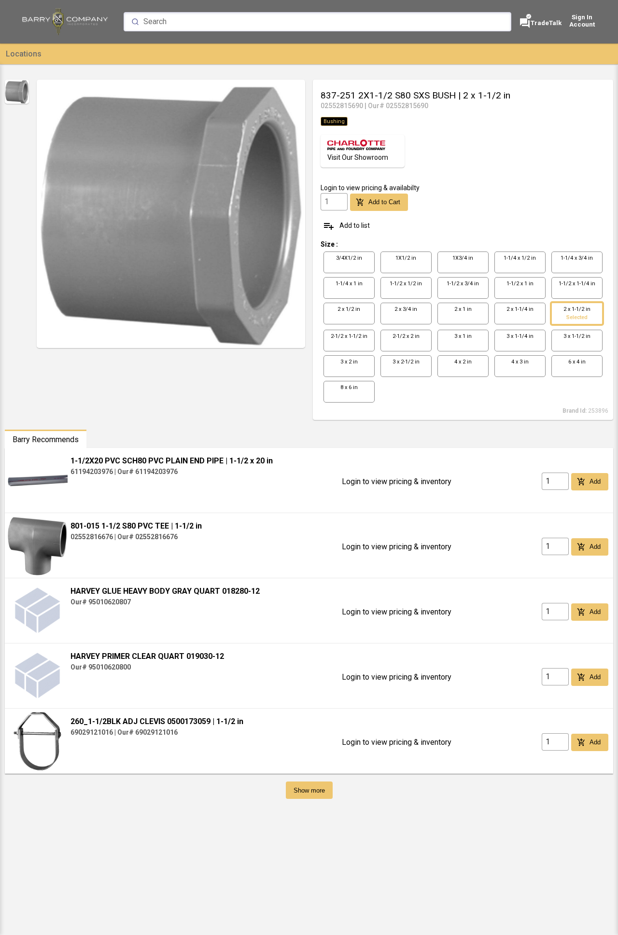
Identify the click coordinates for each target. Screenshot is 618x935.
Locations (24, 53)
